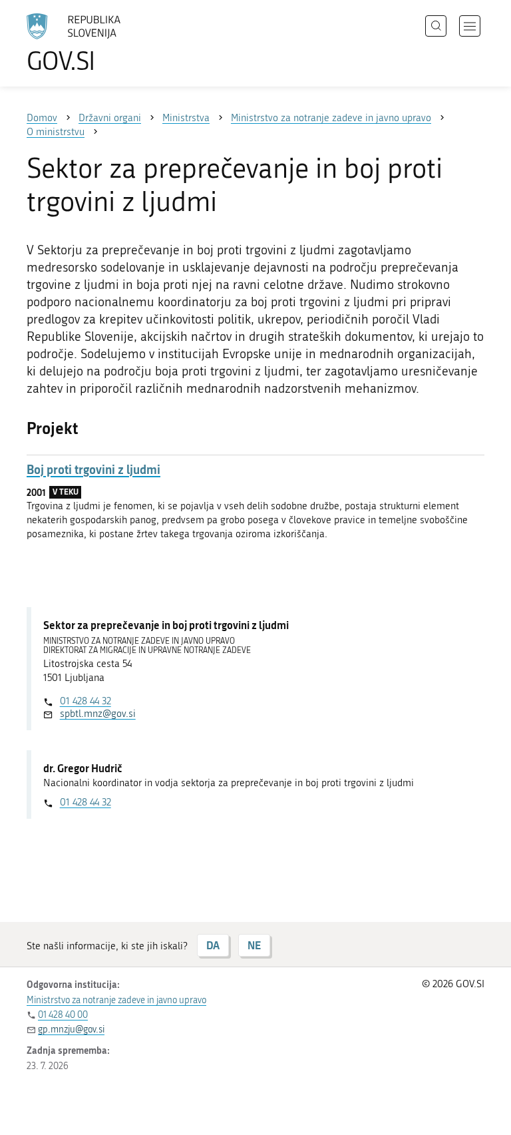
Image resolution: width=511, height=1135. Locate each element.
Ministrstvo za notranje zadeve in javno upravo (116, 1000)
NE (254, 945)
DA (213, 945)
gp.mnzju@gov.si (71, 1029)
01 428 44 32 (85, 701)
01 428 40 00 (63, 1015)
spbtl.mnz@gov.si (98, 714)
